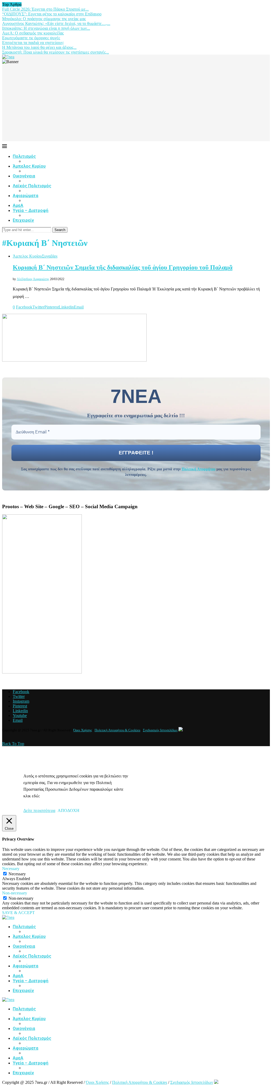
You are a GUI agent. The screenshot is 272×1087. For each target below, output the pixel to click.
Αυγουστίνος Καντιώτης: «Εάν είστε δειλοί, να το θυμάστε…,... (56, 23)
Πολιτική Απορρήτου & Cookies (117, 730)
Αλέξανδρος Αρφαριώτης (33, 279)
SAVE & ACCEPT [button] (18, 912)
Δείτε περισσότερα (39, 810)
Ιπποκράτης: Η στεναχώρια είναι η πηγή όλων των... (46, 28)
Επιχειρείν (23, 220)
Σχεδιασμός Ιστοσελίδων (160, 730)
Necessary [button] (10, 868)
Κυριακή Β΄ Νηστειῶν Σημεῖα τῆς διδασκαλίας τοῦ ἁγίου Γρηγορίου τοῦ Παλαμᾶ (122, 267)
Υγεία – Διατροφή (30, 210)
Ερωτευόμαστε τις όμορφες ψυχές (31, 38)
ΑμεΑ (18, 205)
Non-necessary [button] (14, 893)
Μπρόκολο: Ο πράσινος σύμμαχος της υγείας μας (44, 18)
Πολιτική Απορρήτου (198, 469)
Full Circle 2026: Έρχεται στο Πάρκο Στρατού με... (45, 9)
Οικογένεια (24, 176)
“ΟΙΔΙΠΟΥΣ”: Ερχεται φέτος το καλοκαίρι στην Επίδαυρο (51, 14)
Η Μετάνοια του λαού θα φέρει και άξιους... (39, 47)
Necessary (17, 874)
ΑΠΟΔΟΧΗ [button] (68, 810)
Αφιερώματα (25, 195)
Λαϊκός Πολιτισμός (32, 185)
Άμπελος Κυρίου (29, 166)
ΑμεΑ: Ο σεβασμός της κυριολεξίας (33, 33)
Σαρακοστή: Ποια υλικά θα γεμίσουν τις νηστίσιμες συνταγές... (55, 52)
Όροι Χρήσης (82, 730)
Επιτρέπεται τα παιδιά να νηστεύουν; (33, 42)
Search (59, 230)
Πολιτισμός (24, 156)
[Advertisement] (136, 104)
